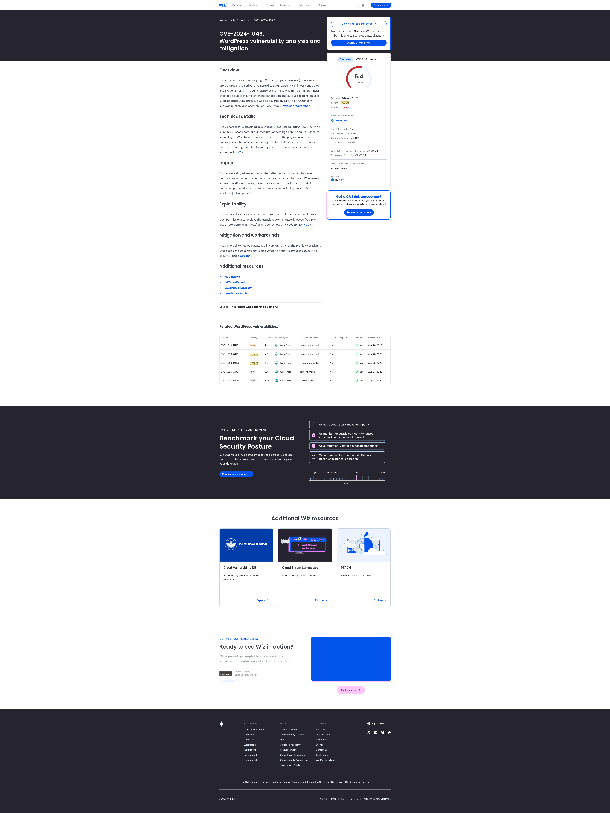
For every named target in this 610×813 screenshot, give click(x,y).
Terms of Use (354, 798)
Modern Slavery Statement (377, 798)
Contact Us (321, 749)
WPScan (288, 106)
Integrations (250, 749)
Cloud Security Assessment (294, 760)
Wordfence (302, 106)
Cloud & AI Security (254, 729)
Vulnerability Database (234, 20)
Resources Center (289, 749)
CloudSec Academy (290, 744)
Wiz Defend (250, 744)
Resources (285, 5)
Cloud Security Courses (292, 734)
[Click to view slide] (220, 681)
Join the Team (323, 734)
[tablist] (359, 59)
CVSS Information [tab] (367, 59)
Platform (236, 5)
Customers (304, 5)
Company (323, 5)
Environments (251, 754)
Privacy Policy (337, 798)
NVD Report (232, 276)
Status (323, 798)
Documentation (252, 760)
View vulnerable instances (357, 23)
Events (319, 744)
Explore (260, 600)
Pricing (270, 5)
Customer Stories (289, 729)
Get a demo (380, 5)
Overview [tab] (345, 59)
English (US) (378, 723)
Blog (282, 739)
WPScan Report (235, 282)
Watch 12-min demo (359, 42)
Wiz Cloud (249, 739)
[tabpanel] (359, 124)
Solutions (253, 5)
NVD (239, 152)
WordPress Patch (236, 293)
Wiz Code (249, 734)
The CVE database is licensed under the (305, 782)
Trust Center (322, 754)
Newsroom (321, 739)
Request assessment (359, 212)
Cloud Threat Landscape (292, 754)
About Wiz (321, 729)
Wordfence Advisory (238, 288)
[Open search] (357, 5)
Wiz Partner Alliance (326, 760)
